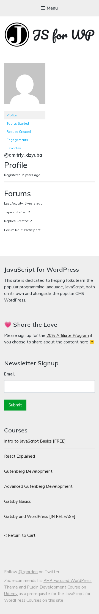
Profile (11, 115)
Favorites (14, 148)
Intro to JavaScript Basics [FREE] (35, 441)
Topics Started (18, 123)
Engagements (17, 140)
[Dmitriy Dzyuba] (24, 109)
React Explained (19, 456)
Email (9, 374)
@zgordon (28, 572)
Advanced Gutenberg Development (38, 486)
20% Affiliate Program (67, 335)
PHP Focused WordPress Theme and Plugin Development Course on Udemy (48, 587)
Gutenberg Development (28, 471)
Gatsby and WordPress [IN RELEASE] (39, 516)
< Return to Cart (19, 535)
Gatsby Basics (17, 501)
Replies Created (19, 132)
